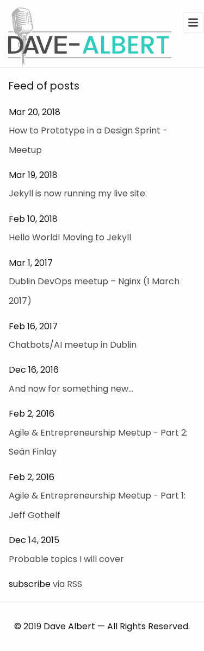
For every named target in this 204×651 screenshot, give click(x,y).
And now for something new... (71, 388)
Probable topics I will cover (66, 559)
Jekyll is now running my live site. (78, 193)
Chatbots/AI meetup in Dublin (73, 345)
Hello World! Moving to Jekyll (70, 237)
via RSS (67, 584)
